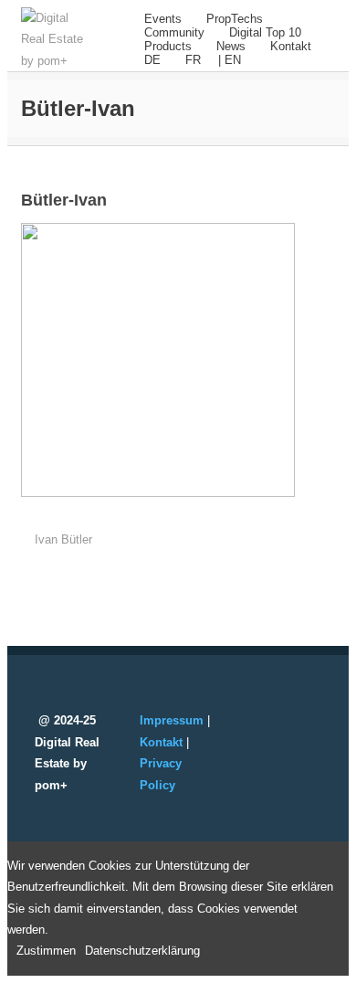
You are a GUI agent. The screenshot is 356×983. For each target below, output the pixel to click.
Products (168, 46)
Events (163, 19)
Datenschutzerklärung (142, 950)
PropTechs (234, 19)
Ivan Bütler (63, 539)
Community (174, 32)
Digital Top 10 (265, 32)
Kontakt (290, 46)
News (231, 46)
